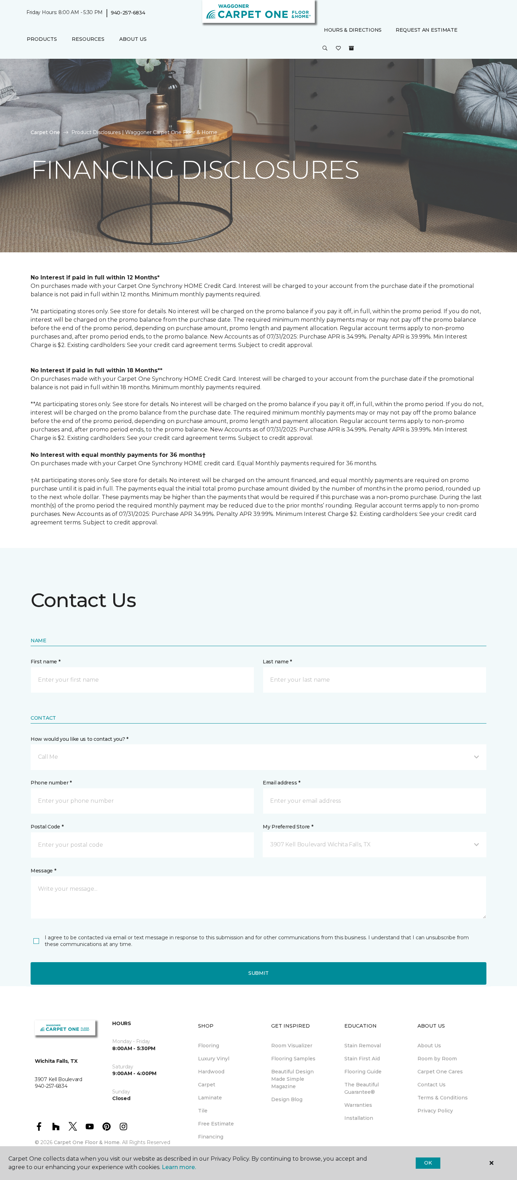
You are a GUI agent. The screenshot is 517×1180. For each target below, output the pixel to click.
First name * (45, 661)
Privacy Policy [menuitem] (435, 1111)
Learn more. (179, 1167)
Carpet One (45, 132)
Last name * (277, 661)
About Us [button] (133, 39)
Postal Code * (47, 826)
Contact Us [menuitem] (431, 1084)
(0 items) (351, 48)
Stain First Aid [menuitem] (362, 1058)
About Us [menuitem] (429, 1045)
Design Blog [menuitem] (286, 1099)
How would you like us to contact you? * (79, 739)
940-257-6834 (128, 13)
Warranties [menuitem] (358, 1105)
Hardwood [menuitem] (211, 1071)
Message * (43, 870)
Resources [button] (88, 39)
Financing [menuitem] (210, 1137)
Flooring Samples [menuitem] (293, 1058)
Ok (428, 1163)
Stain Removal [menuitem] (362, 1045)
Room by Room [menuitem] (437, 1058)
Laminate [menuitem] (210, 1097)
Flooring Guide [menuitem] (363, 1071)
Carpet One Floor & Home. (87, 1142)
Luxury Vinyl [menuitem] (213, 1058)
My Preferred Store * (288, 826)
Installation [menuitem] (358, 1118)
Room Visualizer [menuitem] (291, 1045)
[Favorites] (338, 48)
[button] (325, 48)
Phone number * (51, 782)
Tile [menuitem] (203, 1111)
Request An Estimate (427, 30)
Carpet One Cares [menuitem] (440, 1071)
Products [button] (42, 39)
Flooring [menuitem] (208, 1045)
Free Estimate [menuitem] (216, 1124)
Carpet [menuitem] (206, 1084)
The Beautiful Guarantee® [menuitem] (361, 1088)
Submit (258, 973)
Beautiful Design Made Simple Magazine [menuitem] (292, 1079)
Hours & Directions (353, 30)
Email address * (281, 782)
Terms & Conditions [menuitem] (442, 1097)
